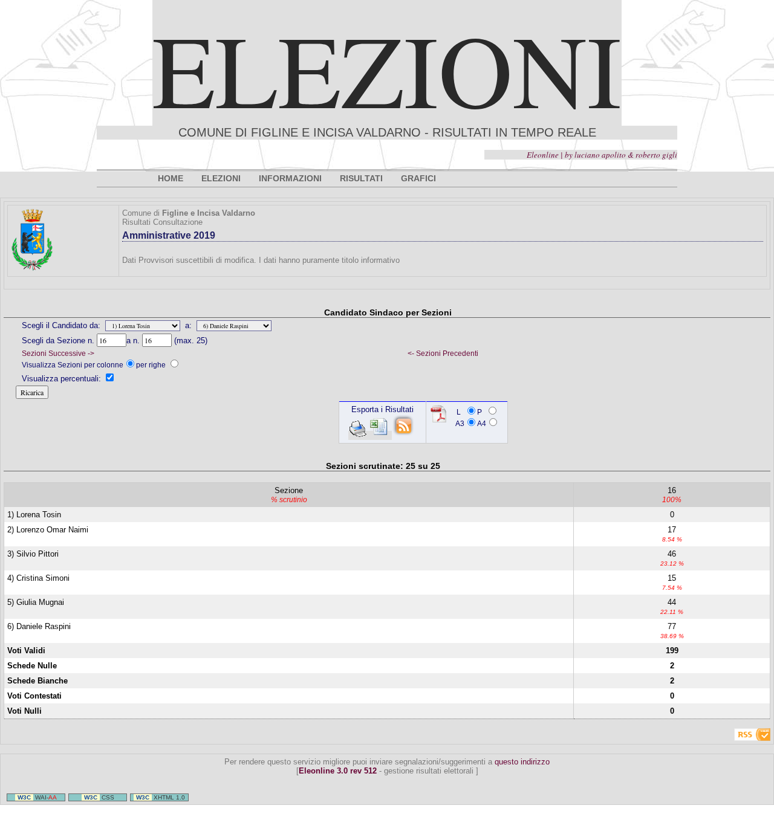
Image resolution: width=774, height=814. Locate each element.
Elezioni (387, 68)
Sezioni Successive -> (58, 353)
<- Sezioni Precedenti (443, 353)
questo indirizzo (522, 761)
